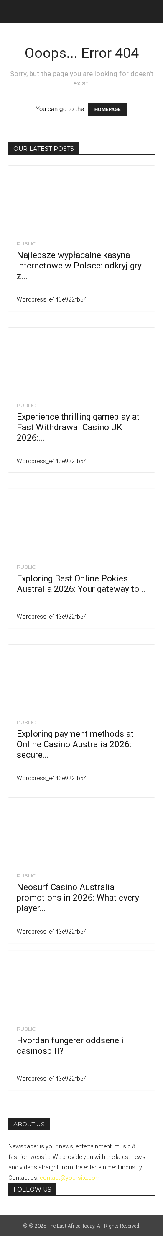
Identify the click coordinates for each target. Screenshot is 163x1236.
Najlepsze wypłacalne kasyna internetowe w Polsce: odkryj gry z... (79, 265)
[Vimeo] (30, 1211)
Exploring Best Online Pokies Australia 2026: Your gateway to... (81, 583)
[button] (14, 11)
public (26, 243)
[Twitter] (24, 1211)
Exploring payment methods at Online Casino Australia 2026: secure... (75, 744)
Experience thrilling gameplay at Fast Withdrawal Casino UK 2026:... (78, 427)
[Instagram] (18, 1211)
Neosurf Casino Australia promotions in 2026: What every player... (78, 897)
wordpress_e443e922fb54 (52, 299)
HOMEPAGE (107, 109)
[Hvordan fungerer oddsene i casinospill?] (81, 984)
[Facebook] (11, 1211)
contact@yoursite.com (70, 1177)
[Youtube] (35, 1211)
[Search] (151, 11)
